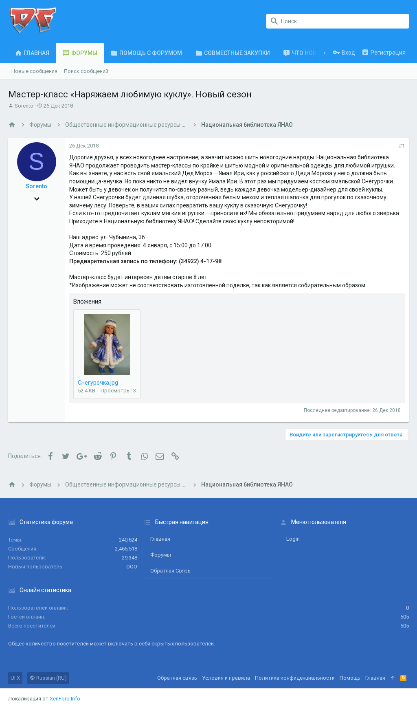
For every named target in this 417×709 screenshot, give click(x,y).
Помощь (350, 678)
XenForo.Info (65, 699)
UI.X (15, 678)
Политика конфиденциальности (295, 678)
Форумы (160, 555)
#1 (402, 146)
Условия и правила (226, 678)
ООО (131, 567)
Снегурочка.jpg (98, 382)
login (293, 539)
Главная (160, 539)
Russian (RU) (51, 678)
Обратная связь (170, 571)
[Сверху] (393, 678)
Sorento (24, 106)
